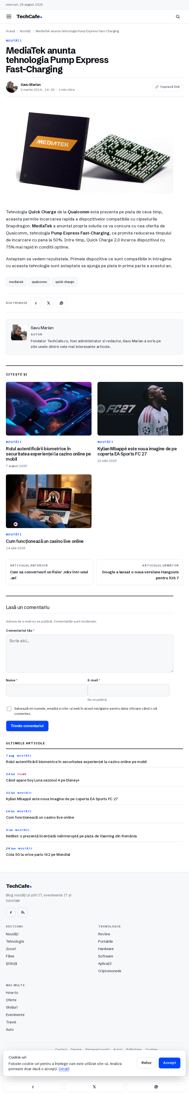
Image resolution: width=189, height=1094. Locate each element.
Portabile (105, 941)
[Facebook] (11, 912)
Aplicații (104, 963)
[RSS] (23, 912)
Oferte (11, 1000)
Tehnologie (15, 941)
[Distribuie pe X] (48, 302)
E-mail (94, 680)
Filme (10, 956)
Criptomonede (109, 971)
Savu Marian (31, 84)
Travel (11, 1022)
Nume (11, 680)
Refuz (146, 1063)
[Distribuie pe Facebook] (35, 302)
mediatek (16, 282)
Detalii (64, 1069)
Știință (11, 963)
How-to (12, 992)
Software (105, 956)
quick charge (64, 282)
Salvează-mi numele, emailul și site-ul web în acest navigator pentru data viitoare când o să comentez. (85, 710)
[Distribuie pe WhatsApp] (61, 302)
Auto (10, 1029)
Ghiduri (11, 1007)
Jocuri (11, 949)
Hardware (106, 949)
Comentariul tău (20, 630)
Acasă (10, 31)
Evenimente (15, 1015)
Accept (169, 1063)
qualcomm (39, 282)
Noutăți (25, 31)
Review (104, 934)
